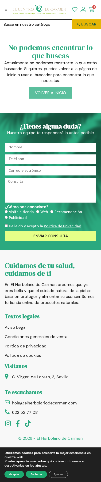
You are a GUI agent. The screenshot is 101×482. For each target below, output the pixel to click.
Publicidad (18, 217)
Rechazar (36, 474)
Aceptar (14, 474)
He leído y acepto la (45, 226)
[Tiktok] (27, 423)
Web (44, 212)
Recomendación (68, 212)
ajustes (40, 466)
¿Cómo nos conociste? (26, 207)
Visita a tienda (21, 212)
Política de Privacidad (62, 226)
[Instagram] (8, 423)
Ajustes (58, 474)
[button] (6, 10)
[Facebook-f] (18, 423)
